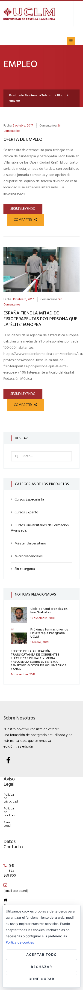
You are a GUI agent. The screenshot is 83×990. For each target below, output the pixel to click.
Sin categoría (25, 569)
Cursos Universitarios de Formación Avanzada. (40, 528)
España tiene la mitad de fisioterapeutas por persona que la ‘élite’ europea (40, 319)
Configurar (41, 979)
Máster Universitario (30, 544)
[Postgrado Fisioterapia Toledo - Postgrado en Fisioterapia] (29, 14)
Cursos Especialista (29, 500)
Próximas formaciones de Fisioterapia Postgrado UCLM (49, 633)
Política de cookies (20, 942)
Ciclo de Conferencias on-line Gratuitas (49, 610)
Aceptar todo (41, 954)
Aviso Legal (7, 824)
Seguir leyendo (23, 209)
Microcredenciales (29, 556)
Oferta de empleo (22, 139)
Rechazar (41, 967)
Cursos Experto (26, 512)
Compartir (23, 220)
